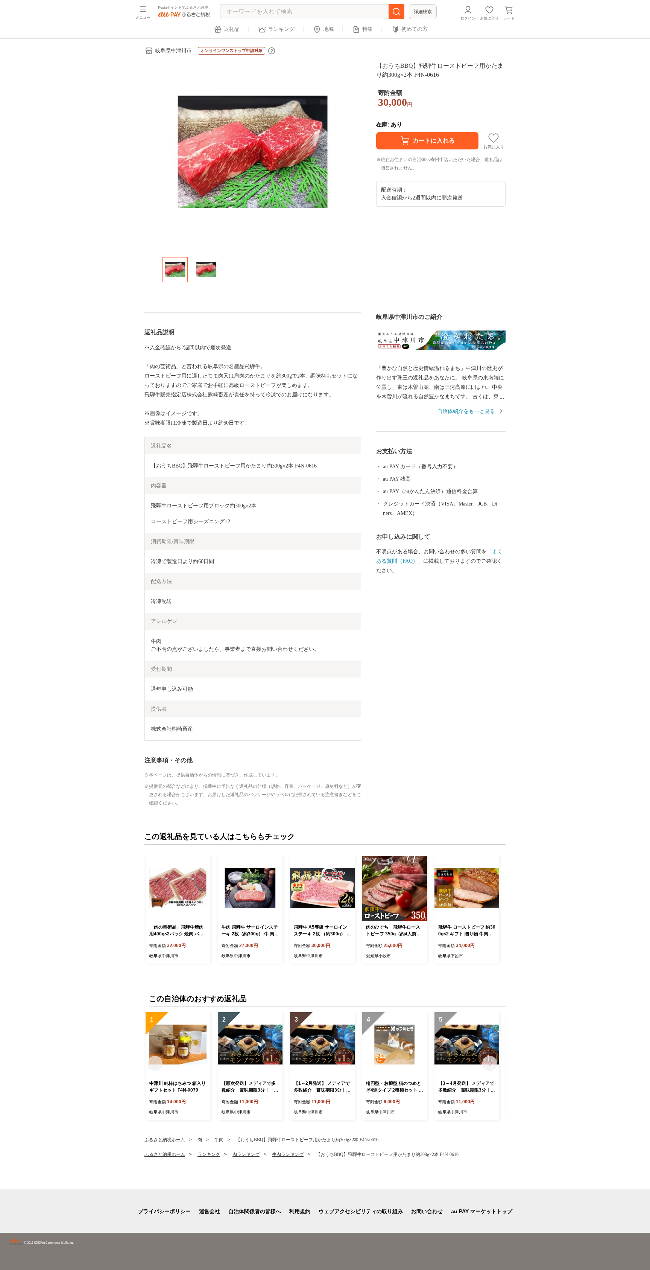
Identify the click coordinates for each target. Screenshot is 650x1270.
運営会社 (209, 1211)
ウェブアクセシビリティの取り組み (361, 1211)
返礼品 (232, 29)
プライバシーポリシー (164, 1211)
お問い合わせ (427, 1211)
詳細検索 (423, 11)
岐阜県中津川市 (173, 50)
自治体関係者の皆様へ (254, 1211)
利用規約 (299, 1211)
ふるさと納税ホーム (164, 1139)
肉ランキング (246, 1154)
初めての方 (414, 29)
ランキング (281, 29)
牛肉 (218, 1139)
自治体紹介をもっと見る (466, 411)
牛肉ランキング (288, 1154)
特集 (367, 29)
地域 (328, 29)
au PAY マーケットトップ (481, 1211)
